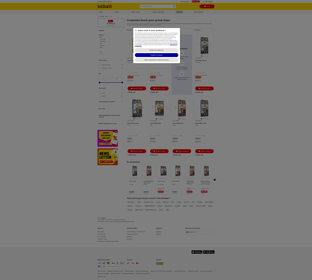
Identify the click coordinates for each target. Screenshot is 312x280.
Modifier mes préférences (157, 50)
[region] (156, 45)
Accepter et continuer (157, 55)
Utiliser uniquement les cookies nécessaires (156, 60)
